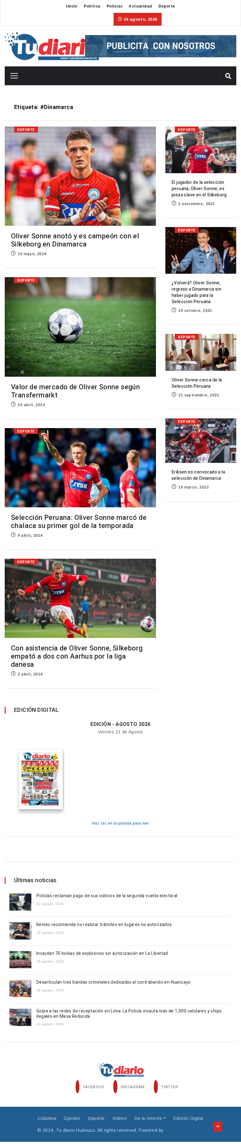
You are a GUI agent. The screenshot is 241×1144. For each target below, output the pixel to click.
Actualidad (140, 6)
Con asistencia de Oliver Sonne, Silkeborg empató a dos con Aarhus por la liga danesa (76, 656)
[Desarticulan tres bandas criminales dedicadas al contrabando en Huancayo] (20, 988)
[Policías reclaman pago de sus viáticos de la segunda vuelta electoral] (20, 902)
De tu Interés (148, 1118)
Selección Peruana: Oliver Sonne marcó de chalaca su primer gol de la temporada (79, 522)
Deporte (166, 6)
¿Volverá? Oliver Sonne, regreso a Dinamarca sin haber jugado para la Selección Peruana (196, 292)
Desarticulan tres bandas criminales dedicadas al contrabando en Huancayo (113, 982)
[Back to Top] (217, 1127)
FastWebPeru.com (184, 1130)
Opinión (72, 1118)
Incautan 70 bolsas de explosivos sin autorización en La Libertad (102, 953)
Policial (114, 6)
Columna (47, 1118)
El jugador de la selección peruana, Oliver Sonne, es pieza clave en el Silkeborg (199, 188)
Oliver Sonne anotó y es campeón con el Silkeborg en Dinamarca (75, 240)
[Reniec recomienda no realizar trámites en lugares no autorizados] (20, 931)
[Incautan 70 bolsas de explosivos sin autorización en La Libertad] (20, 959)
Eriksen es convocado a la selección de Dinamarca (198, 475)
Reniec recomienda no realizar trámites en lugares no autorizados (104, 924)
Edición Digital (188, 1118)
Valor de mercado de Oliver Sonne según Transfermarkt (75, 391)
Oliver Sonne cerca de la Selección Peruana (197, 383)
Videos (119, 1118)
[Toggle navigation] (12, 75)
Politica (92, 6)
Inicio (71, 6)
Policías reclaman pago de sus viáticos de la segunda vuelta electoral (107, 896)
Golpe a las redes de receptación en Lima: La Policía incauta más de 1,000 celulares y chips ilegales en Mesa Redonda (129, 1014)
